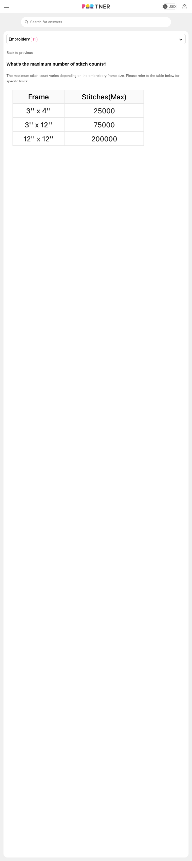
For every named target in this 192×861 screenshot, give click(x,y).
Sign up (184, 6)
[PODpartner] (96, 6)
